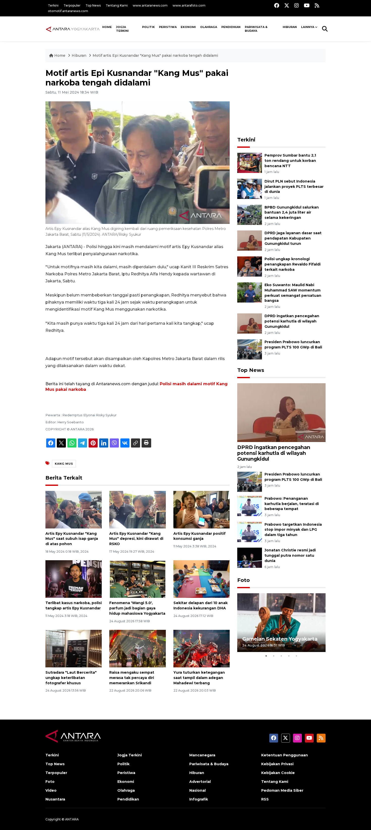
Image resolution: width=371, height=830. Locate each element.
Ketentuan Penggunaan (284, 755)
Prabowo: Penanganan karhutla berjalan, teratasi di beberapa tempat (291, 503)
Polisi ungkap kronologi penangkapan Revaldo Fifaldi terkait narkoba (292, 264)
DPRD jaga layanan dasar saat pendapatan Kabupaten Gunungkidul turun (293, 238)
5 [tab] (296, 655)
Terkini (53, 5)
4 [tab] (289, 655)
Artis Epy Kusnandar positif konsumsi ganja (199, 536)
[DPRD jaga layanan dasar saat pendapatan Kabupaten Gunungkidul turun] (249, 240)
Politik (148, 27)
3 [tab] (281, 655)
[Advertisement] (281, 99)
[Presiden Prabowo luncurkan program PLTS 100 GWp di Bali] (249, 349)
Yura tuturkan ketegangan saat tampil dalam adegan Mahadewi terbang (199, 677)
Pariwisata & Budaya (256, 29)
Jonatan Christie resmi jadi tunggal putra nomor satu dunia (290, 555)
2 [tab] (273, 655)
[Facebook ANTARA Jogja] (276, 5)
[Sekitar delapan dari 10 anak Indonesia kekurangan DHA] (201, 578)
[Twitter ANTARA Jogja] (286, 5)
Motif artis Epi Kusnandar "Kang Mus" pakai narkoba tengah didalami (155, 55)
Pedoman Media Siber (282, 790)
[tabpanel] (281, 622)
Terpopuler (72, 5)
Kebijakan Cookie (278, 772)
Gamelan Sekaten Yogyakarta (279, 639)
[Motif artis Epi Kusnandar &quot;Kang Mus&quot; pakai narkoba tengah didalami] (281, 412)
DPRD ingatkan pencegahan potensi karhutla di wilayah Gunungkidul (291, 321)
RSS (265, 799)
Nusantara (55, 799)
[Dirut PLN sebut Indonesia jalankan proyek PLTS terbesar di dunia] (249, 188)
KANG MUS (64, 463)
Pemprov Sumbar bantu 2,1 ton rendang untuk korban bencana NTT (290, 160)
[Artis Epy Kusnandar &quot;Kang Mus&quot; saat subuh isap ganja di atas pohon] (73, 509)
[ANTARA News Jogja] (72, 29)
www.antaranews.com (150, 5)
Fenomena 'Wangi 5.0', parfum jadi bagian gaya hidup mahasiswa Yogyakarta (137, 608)
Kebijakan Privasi (277, 764)
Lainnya (307, 27)
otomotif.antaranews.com (68, 11)
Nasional (197, 790)
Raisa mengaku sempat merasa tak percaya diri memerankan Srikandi (131, 677)
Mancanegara (202, 755)
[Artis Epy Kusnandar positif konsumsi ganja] (201, 509)
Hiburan (290, 27)
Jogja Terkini (122, 29)
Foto (243, 580)
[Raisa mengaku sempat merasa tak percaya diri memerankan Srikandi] (137, 648)
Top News (93, 5)
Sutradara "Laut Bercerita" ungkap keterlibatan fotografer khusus (71, 677)
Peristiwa (168, 27)
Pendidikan (231, 27)
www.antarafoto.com (189, 5)
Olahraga (208, 27)
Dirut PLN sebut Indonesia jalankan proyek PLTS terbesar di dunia (294, 186)
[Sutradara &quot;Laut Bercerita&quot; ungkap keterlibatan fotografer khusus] (73, 648)
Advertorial (200, 781)
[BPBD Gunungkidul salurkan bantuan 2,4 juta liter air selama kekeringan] (249, 214)
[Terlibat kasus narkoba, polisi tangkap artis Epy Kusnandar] (73, 578)
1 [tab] (266, 655)
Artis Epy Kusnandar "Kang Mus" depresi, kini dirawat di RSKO (136, 538)
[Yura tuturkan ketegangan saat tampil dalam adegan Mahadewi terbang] (201, 648)
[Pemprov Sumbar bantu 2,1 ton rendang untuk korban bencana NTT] (249, 162)
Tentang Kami (117, 5)
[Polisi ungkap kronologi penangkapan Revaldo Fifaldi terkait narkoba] (249, 266)
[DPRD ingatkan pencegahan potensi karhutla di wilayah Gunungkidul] (249, 323)
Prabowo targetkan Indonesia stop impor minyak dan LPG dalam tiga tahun (293, 529)
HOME (107, 27)
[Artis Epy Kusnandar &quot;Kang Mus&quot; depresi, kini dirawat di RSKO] (137, 509)
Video (51, 790)
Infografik (198, 799)
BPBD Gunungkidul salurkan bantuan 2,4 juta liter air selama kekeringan (291, 212)
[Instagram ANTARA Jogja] (296, 5)
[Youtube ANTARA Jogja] (307, 5)
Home (59, 55)
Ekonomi (188, 27)
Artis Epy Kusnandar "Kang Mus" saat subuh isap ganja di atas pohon (71, 538)
